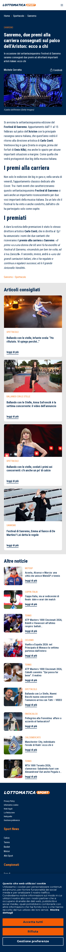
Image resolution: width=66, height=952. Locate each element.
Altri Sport (8, 855)
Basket (7, 847)
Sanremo (31, 15)
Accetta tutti (33, 922)
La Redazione (9, 813)
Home (7, 15)
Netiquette (8, 816)
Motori (7, 851)
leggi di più (13, 352)
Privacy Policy (9, 801)
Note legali (8, 809)
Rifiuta (33, 931)
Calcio (7, 838)
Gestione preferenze (12, 820)
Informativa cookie (11, 805)
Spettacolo (18, 15)
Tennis (7, 842)
